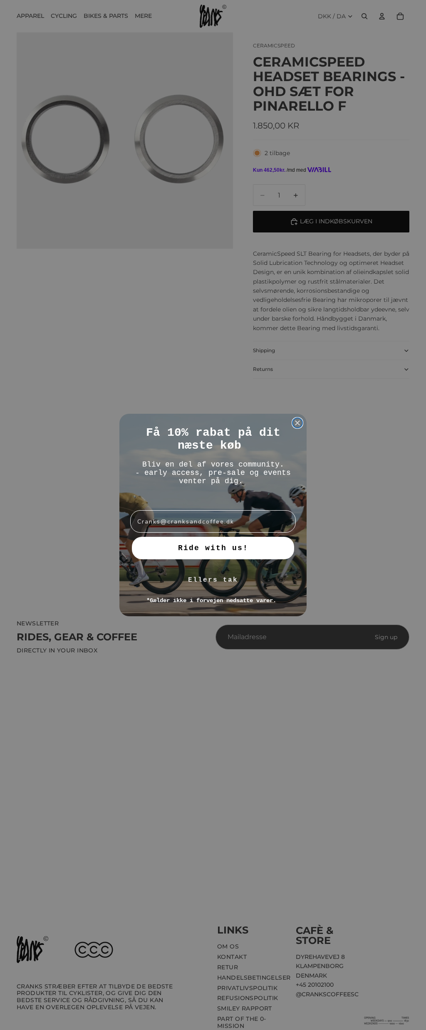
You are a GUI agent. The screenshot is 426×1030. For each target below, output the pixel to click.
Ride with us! (213, 548)
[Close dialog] (297, 423)
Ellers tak (213, 580)
